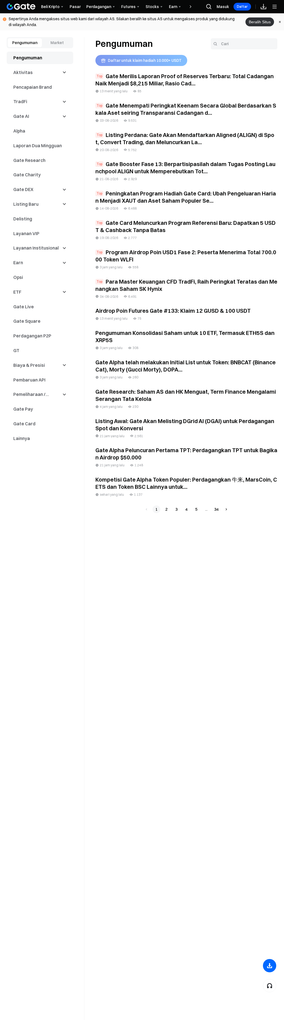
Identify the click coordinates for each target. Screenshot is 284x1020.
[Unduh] (269, 965)
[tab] (25, 42)
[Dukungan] (269, 985)
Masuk (223, 6)
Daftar (242, 6)
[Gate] (21, 6)
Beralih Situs (260, 22)
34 (216, 509)
